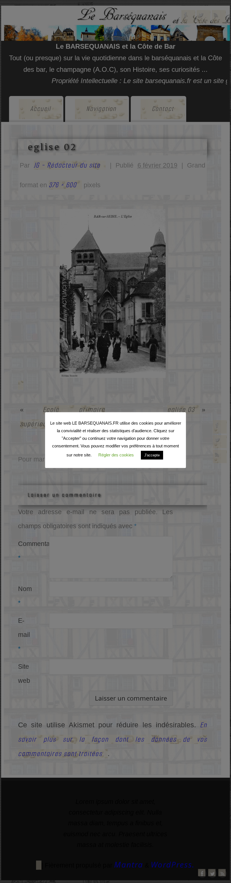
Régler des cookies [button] (116, 454)
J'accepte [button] (152, 455)
